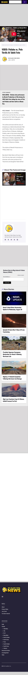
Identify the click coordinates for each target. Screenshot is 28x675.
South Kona (6, 646)
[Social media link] (5, 239)
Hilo (4, 631)
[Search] (24, 2)
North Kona (6, 639)
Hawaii (3, 626)
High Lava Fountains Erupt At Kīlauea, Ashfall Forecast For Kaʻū (13, 400)
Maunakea (5, 635)
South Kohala (6, 644)
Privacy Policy (5, 609)
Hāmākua (5, 628)
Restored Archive (6, 650)
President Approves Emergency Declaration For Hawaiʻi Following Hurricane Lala (12, 354)
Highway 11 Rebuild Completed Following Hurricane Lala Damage (12, 378)
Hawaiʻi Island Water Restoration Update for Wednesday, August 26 (12, 308)
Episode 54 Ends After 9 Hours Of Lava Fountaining (14, 331)
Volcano (5, 648)
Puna (4, 641)
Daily (3, 624)
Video (3, 655)
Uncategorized (5, 652)
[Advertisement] (14, 15)
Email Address (6, 276)
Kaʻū (4, 633)
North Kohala (6, 637)
